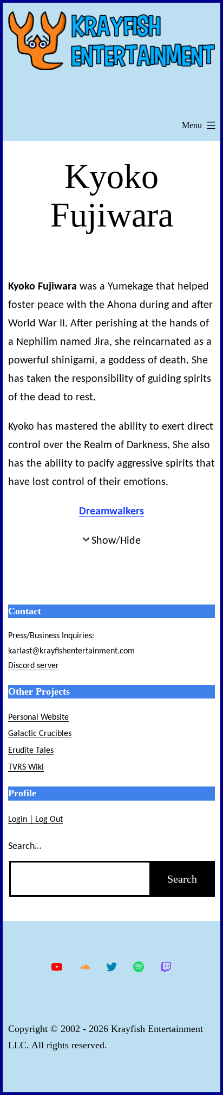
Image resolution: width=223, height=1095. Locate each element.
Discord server (33, 666)
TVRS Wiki (26, 767)
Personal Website (38, 717)
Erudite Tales (31, 750)
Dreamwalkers (111, 511)
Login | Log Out (35, 819)
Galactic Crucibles (39, 733)
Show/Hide (116, 541)
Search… (24, 846)
